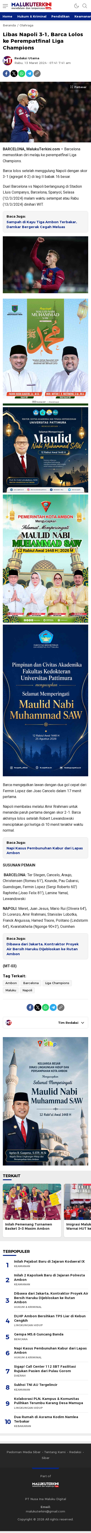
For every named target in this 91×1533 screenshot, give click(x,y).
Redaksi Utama (26, 58)
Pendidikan (60, 16)
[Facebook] (6, 73)
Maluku (10, 990)
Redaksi (75, 1452)
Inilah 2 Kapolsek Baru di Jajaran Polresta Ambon (49, 1277)
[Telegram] (29, 73)
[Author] (7, 60)
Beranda (9, 25)
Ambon (11, 983)
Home (7, 16)
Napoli (27, 990)
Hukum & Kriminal (31, 16)
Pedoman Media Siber (24, 1452)
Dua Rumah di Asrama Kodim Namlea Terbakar (46, 1419)
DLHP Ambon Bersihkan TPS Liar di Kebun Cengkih (50, 1318)
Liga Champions (57, 983)
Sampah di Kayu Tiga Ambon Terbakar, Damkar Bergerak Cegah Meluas (42, 224)
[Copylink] (37, 73)
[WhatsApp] (21, 73)
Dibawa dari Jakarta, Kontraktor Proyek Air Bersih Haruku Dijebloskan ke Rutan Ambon (43, 949)
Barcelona (31, 983)
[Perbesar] (45, 140)
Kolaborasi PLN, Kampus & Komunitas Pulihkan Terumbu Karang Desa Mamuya (48, 1401)
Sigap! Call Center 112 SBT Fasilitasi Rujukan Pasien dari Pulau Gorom (45, 1369)
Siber (45, 1458)
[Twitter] (14, 73)
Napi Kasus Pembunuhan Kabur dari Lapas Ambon (45, 850)
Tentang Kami (55, 1452)
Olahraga (26, 25)
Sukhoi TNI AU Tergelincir (35, 1385)
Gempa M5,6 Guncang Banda (38, 1334)
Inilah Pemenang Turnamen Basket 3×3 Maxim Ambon (28, 1226)
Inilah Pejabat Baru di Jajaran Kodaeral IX (49, 1261)
